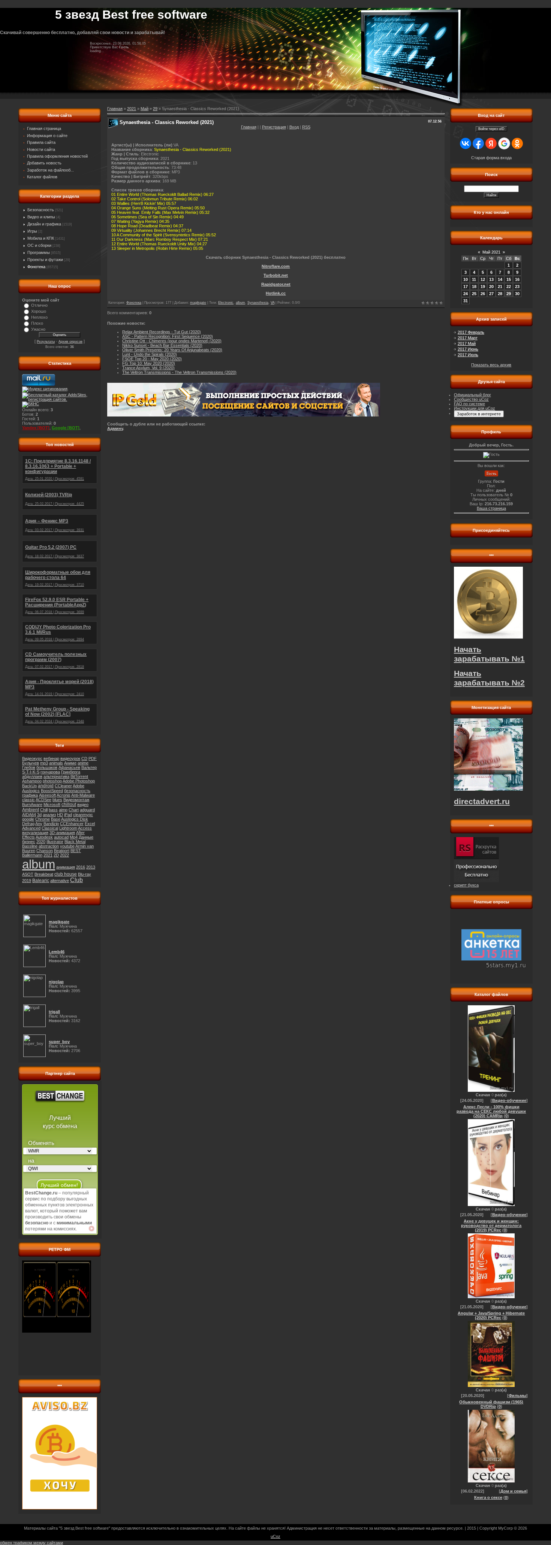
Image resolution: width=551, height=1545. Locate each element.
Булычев (30, 763)
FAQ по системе (469, 404)
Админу (115, 428)
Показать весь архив (491, 365)
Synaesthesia (257, 303)
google (28, 819)
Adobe (78, 786)
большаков (46, 767)
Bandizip (51, 823)
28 (500, 293)
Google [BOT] (65, 427)
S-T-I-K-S (30, 772)
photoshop (52, 781)
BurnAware (32, 804)
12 (483, 279)
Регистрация (274, 127)
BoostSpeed (52, 790)
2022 (64, 855)
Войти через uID (491, 129)
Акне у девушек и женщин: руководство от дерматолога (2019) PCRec (491, 1225)
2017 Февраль (471, 332)
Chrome (42, 819)
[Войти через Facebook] (478, 143)
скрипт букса (466, 885)
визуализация (35, 832)
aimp (63, 810)
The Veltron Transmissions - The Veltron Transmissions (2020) (179, 372)
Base (55, 819)
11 (474, 279)
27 (491, 293)
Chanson (44, 850)
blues (57, 799)
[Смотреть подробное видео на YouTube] (91, 1229)
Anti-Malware (83, 795)
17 (465, 286)
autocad (61, 837)
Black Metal (74, 841)
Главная (248, 127)
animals (56, 763)
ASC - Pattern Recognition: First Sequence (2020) (167, 336)
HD (60, 814)
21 (500, 286)
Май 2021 (491, 252)
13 (491, 279)
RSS (306, 127)
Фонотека (36, 266)
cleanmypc (83, 814)
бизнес (28, 841)
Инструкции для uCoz (474, 408)
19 (483, 286)
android (46, 785)
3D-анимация (62, 832)
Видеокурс (32, 758)
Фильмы (517, 1395)
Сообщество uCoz (471, 399)
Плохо (37, 323)
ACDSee (43, 799)
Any (38, 823)
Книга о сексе (488, 1497)
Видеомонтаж (76, 799)
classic (28, 799)
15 (508, 279)
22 (508, 286)
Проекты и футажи (45, 259)
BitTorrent (79, 776)
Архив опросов (70, 341)
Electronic (226, 303)
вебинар (51, 758)
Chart (74, 810)
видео (82, 804)
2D (56, 855)
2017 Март (468, 338)
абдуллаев (32, 776)
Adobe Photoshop (79, 781)
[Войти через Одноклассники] (517, 143)
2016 (80, 867)
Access (85, 828)
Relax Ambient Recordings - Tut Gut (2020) (161, 332)
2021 (47, 855)
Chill (44, 810)
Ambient (30, 809)
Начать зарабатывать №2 (489, 678)
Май (144, 108)
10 (465, 279)
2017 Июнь (468, 349)
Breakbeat (43, 874)
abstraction (49, 846)
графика (30, 795)
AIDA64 (29, 814)
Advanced (31, 828)
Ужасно (38, 329)
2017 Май (467, 343)
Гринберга (70, 772)
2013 (90, 867)
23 (517, 286)
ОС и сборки (39, 245)
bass (53, 810)
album (38, 864)
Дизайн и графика (44, 224)
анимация (65, 867)
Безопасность (40, 209)
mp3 (44, 763)
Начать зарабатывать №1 (489, 654)
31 (465, 301)
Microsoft (51, 804)
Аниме (70, 763)
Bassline (29, 846)
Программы (38, 252)
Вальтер (89, 767)
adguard (87, 810)
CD (84, 758)
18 (474, 286)
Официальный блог (472, 395)
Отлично (39, 305)
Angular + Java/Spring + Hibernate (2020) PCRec (491, 1315)
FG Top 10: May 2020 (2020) (148, 363)
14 (500, 279)
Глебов (28, 767)
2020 (40, 841)
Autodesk (44, 837)
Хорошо (38, 311)
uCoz (275, 1536)
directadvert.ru (482, 801)
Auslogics (31, 790)
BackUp (29, 786)
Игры (32, 231)
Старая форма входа (491, 157)
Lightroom (68, 828)
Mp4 (74, 837)
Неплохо (39, 317)
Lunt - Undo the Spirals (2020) (149, 354)
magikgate (198, 303)
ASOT (27, 874)
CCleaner (63, 786)
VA (272, 303)
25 (474, 293)
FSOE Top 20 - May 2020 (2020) (152, 359)
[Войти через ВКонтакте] (465, 143)
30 (517, 293)
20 (491, 286)
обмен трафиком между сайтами (31, 1543)
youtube (67, 846)
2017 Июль (468, 354)
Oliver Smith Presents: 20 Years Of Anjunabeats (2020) (172, 350)
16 (517, 279)
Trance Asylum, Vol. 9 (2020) (148, 368)
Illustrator (54, 841)
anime (83, 763)
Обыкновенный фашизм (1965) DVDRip (491, 1404)
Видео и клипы (41, 217)
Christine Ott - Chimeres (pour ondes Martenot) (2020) (172, 341)
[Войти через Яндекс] (491, 143)
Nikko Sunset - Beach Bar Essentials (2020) (162, 345)
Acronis (63, 795)
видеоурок (70, 758)
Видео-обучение (509, 1100)
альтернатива (56, 776)
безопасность (77, 790)
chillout (68, 804)
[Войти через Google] (504, 143)
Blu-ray (84, 874)
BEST (75, 850)
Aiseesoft (47, 795)
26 (483, 293)
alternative (59, 880)
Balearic (40, 880)
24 (465, 293)
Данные (86, 837)
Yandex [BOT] (35, 427)
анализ (49, 814)
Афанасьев (69, 767)
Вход (294, 127)
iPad (68, 814)
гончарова (50, 772)
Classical (50, 828)
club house (65, 874)
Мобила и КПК (40, 238)
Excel (90, 823)
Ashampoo (32, 781)
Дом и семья (513, 1491)
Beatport (61, 850)
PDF (92, 758)
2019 (26, 880)
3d (39, 814)
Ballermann (32, 855)
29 (155, 108)
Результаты (46, 341)
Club (76, 880)
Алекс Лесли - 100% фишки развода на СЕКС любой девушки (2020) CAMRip (491, 1111)
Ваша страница (491, 508)
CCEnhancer (72, 823)
